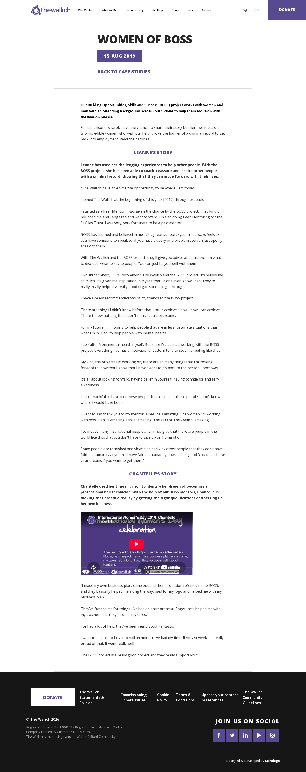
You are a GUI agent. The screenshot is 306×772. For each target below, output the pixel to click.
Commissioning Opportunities (134, 697)
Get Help (157, 10)
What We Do (109, 10)
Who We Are (85, 10)
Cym (255, 10)
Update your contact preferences (220, 697)
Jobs (190, 10)
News (175, 10)
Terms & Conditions (185, 697)
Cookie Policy (163, 697)
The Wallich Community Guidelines (253, 697)
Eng (244, 10)
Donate (52, 697)
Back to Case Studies (123, 72)
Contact (206, 10)
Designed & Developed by (253, 761)
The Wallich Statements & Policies (91, 697)
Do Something (134, 10)
